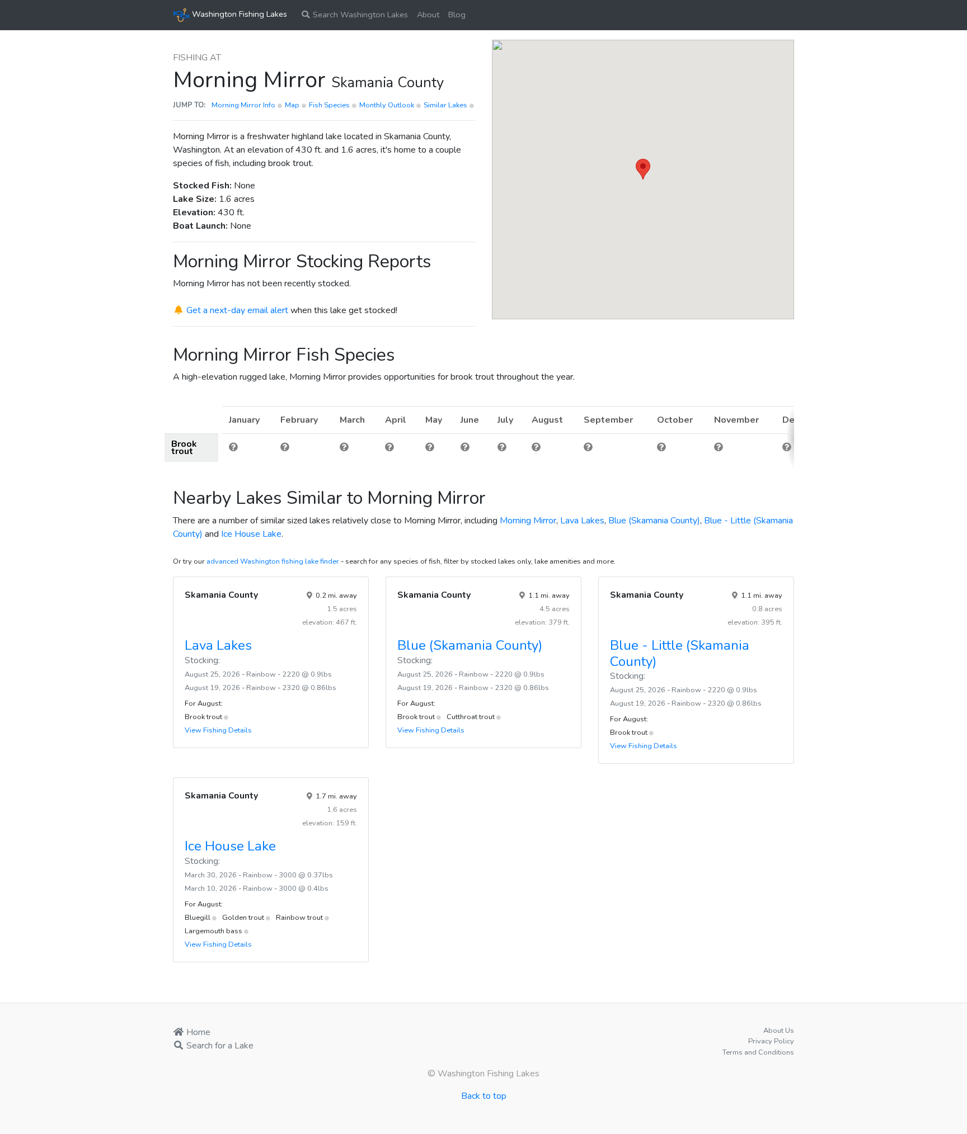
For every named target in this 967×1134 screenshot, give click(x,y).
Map (293, 105)
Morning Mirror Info (244, 105)
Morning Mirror (528, 520)
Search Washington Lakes (359, 14)
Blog (457, 14)
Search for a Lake (219, 1046)
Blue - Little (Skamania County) (679, 653)
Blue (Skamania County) (654, 520)
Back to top (483, 1096)
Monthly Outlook (387, 105)
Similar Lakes (445, 105)
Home (197, 1032)
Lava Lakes (582, 520)
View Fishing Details (218, 730)
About (428, 14)
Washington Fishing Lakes (238, 14)
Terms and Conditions (758, 1052)
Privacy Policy (771, 1041)
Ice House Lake (251, 534)
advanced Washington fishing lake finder (272, 561)
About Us (778, 1031)
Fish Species (330, 105)
